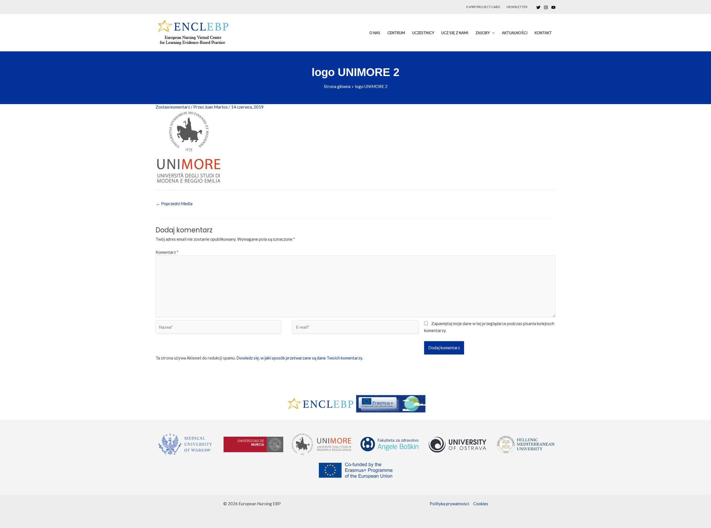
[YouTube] (553, 7)
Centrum (396, 33)
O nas (374, 33)
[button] (492, 32)
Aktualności (514, 33)
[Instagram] (546, 7)
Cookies (480, 503)
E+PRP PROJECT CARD (483, 7)
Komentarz (167, 252)
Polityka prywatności (449, 503)
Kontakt (543, 33)
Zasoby (482, 33)
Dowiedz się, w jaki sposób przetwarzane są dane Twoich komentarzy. (299, 357)
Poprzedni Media (174, 203)
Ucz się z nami (454, 33)
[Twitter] (538, 7)
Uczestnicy (423, 33)
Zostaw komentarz (173, 106)
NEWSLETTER (517, 7)
